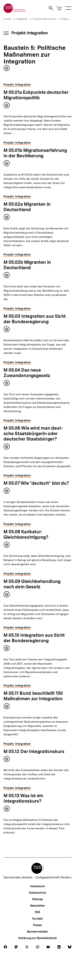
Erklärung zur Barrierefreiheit (37, 938)
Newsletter (37, 905)
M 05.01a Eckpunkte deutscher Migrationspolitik (35, 94)
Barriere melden (37, 931)
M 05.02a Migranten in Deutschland (27, 206)
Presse (37, 925)
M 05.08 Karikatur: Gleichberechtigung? (25, 534)
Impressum (37, 886)
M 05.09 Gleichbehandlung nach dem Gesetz (32, 584)
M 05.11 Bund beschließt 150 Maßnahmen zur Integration (33, 695)
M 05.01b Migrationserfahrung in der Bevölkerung (35, 152)
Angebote (22, 19)
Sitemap (37, 899)
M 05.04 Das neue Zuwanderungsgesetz (26, 372)
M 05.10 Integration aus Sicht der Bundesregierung (34, 637)
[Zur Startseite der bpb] (14, 12)
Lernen (7, 19)
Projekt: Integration (29, 32)
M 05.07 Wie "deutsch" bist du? (36, 483)
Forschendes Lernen (44, 19)
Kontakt (37, 918)
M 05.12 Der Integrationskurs (33, 751)
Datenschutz (37, 892)
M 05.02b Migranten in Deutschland (27, 264)
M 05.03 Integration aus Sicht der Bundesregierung (34, 318)
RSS (37, 912)
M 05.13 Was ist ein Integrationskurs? (23, 798)
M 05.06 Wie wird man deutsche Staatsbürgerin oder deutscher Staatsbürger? (33, 433)
